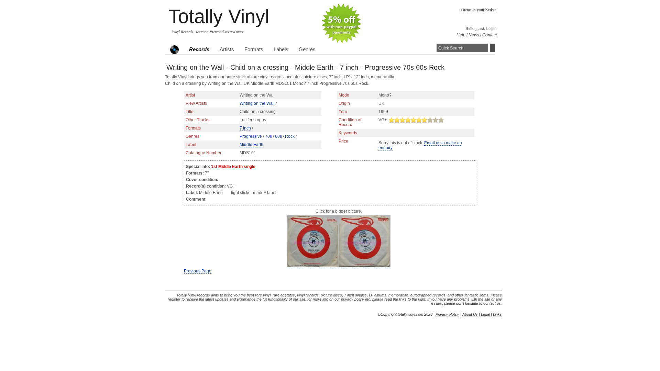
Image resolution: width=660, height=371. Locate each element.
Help (460, 35)
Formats (253, 49)
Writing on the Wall (257, 103)
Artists (227, 49)
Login (491, 28)
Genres (307, 49)
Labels (281, 49)
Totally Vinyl (218, 16)
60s (278, 136)
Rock (290, 136)
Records (199, 49)
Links (497, 314)
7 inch (245, 128)
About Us (470, 314)
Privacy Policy (447, 314)
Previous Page (197, 271)
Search (492, 48)
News (474, 35)
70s (268, 136)
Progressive (251, 136)
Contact (489, 35)
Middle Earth (251, 144)
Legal (485, 314)
